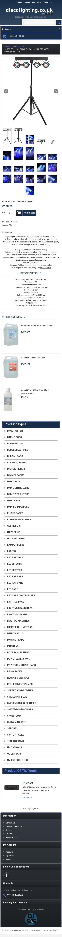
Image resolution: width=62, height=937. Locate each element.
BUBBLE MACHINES (17, 449)
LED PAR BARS (12, 222)
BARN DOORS (14, 437)
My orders (10, 856)
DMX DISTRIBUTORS (18, 494)
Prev (6, 91)
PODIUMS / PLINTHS (18, 652)
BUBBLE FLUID (15, 443)
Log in (19, 2)
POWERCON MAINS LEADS (21, 665)
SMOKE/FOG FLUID (17, 696)
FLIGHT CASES (15, 513)
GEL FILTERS (14, 525)
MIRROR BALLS (15, 633)
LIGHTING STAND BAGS (19, 608)
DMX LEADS (13, 500)
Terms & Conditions (14, 826)
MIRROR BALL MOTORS (19, 627)
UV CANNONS (14, 747)
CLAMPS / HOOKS (17, 462)
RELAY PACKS (14, 671)
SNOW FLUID (14, 715)
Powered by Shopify (50, 930)
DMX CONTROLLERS (18, 487)
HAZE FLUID (13, 532)
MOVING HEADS (15, 639)
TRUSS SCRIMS (15, 741)
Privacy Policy (11, 837)
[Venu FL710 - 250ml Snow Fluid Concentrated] (11, 399)
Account (9, 852)
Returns (9, 830)
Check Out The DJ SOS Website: (31, 910)
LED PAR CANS (15, 582)
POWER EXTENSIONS (18, 658)
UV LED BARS (14, 753)
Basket (8, 859)
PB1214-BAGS (45, 268)
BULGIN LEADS (15, 456)
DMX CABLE (13, 481)
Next (56, 91)
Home (6, 47)
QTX (10, 225)
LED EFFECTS (14, 563)
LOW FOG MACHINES (18, 620)
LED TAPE (12, 589)
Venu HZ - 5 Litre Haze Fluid (34, 358)
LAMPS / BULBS (15, 544)
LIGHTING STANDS (17, 614)
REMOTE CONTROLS (18, 677)
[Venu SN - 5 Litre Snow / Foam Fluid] (11, 334)
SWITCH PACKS (15, 734)
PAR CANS (12, 646)
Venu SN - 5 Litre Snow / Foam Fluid (37, 325)
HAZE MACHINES (16, 538)
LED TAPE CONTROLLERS (21, 595)
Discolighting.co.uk (31, 809)
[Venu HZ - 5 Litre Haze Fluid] (11, 367)
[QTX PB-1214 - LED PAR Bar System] (31, 91)
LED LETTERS (14, 570)
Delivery (9, 834)
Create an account (32, 2)
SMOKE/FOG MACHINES (20, 709)
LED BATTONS (15, 557)
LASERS (11, 551)
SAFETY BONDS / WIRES (20, 690)
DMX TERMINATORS (18, 506)
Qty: (3, 212)
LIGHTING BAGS (15, 601)
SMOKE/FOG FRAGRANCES (21, 703)
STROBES (12, 728)
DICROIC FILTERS (16, 468)
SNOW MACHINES (16, 722)
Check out (50, 2)
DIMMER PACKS (15, 475)
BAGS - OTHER (15, 431)
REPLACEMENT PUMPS (20, 684)
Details (26, 797)
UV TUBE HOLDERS (17, 760)
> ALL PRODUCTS (19, 47)
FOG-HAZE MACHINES (19, 519)
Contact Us (10, 823)
